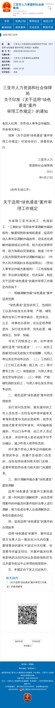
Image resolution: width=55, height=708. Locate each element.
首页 (6, 21)
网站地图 (22, 668)
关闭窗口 (27, 646)
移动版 (24, 664)
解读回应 (7, 27)
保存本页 (19, 641)
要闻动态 (34, 21)
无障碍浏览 (49, 4)
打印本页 (36, 641)
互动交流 (34, 27)
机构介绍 (21, 21)
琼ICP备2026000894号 (25, 687)
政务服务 (21, 27)
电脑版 (31, 664)
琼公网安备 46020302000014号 (34, 689)
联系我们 (31, 668)
